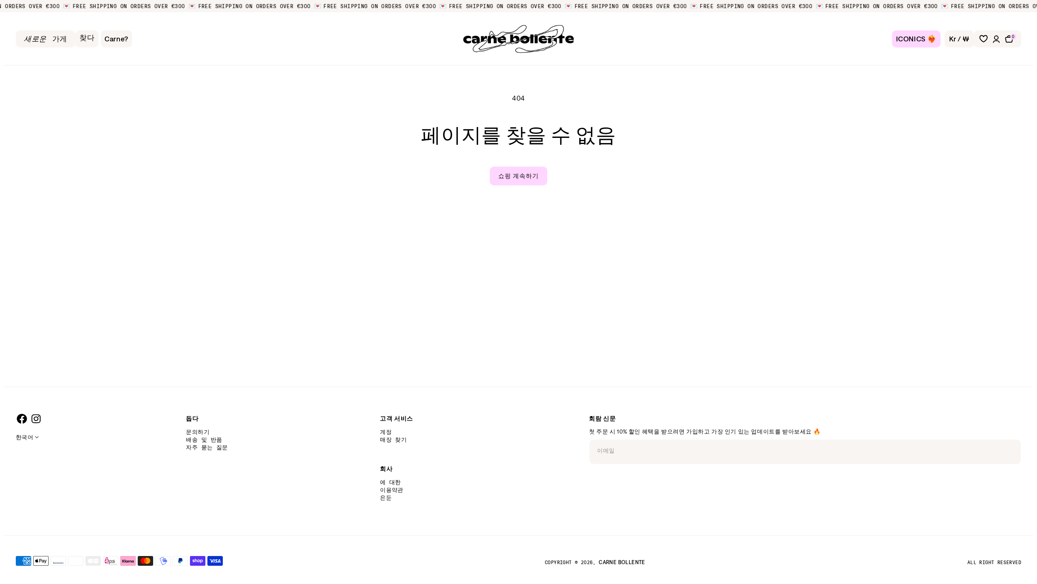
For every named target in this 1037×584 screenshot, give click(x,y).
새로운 (35, 38)
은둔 (386, 497)
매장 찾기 (393, 439)
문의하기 (197, 432)
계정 (386, 432)
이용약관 (391, 490)
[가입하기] (1012, 448)
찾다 (86, 37)
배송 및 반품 (204, 439)
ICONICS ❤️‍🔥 (916, 38)
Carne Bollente (622, 562)
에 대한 (390, 482)
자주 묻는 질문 (207, 447)
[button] (1012, 38)
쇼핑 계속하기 (518, 175)
